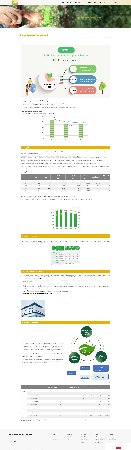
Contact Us (102, 2)
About (63, 2)
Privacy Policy (121, 446)
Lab (68, 439)
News (95, 2)
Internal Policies (84, 442)
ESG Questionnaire (98, 442)
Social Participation (112, 441)
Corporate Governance (85, 436)
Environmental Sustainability (106, 37)
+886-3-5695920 (13, 440)
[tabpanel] (65, 16)
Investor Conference (85, 439)
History (54, 438)
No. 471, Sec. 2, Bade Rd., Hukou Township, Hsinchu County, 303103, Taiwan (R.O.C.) (26, 439)
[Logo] (15, 2)
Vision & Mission (56, 439)
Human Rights (111, 438)
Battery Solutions (70, 436)
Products (69, 2)
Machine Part (69, 438)
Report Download (98, 441)
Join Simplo (111, 436)
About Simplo (56, 436)
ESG (83, 2)
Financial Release (84, 438)
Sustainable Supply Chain (100, 439)
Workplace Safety (112, 439)
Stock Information (84, 441)
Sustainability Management (100, 436)
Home (98, 37)
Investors (77, 2)
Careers (89, 2)
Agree (118, 448)
